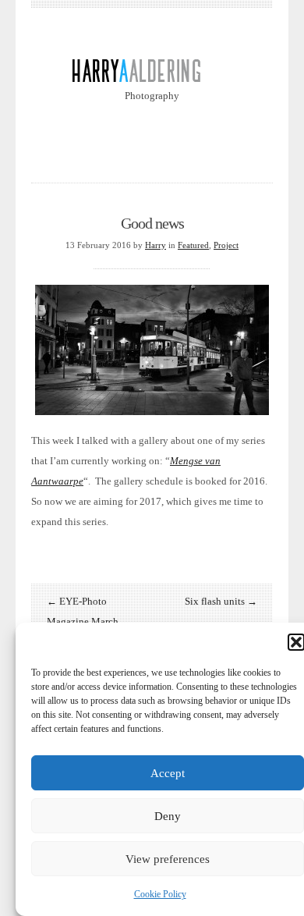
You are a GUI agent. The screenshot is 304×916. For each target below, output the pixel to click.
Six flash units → (221, 601)
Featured (193, 245)
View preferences (167, 859)
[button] (296, 642)
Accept (167, 773)
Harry (155, 245)
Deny (167, 816)
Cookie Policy (160, 894)
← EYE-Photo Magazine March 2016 (82, 621)
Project (226, 245)
